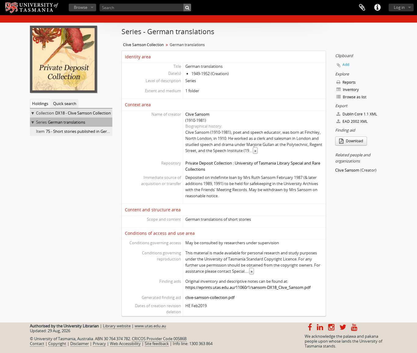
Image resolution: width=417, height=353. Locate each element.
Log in (399, 7)
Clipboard (362, 7)
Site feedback (157, 343)
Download (354, 141)
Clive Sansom (197, 114)
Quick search (64, 103)
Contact (37, 343)
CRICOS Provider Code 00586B (159, 338)
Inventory (350, 89)
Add (346, 64)
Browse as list (354, 97)
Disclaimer (79, 343)
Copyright (57, 343)
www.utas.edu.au (150, 326)
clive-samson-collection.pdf (209, 297)
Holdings (40, 103)
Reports (349, 82)
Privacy (99, 343)
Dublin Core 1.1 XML (359, 114)
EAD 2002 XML (355, 121)
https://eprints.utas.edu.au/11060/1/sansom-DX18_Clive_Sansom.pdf (247, 287)
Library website (117, 326)
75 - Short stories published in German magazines (90, 131)
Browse (80, 7)
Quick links (377, 7)
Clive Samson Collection (143, 44)
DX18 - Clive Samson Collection (83, 113)
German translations (66, 122)
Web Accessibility (125, 343)
